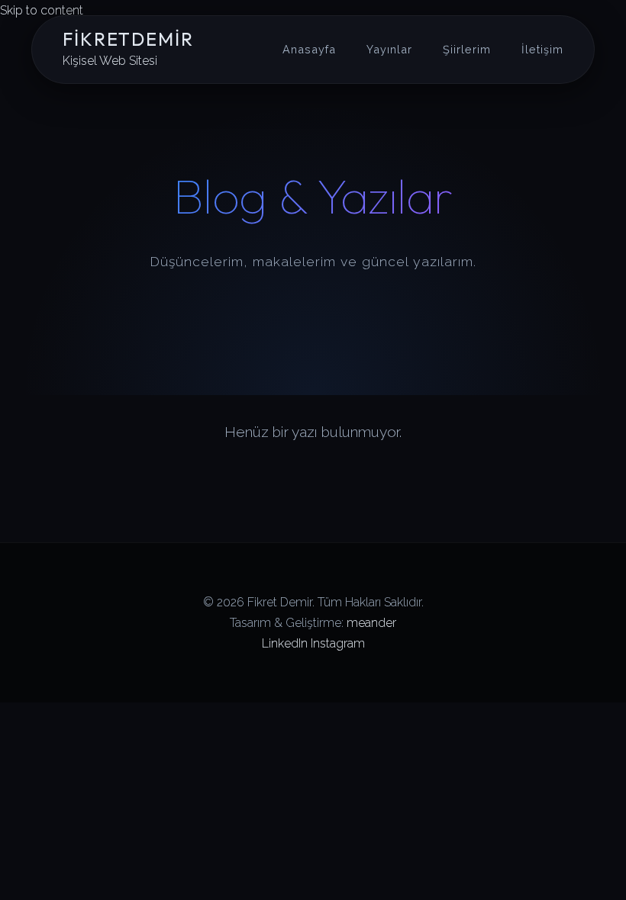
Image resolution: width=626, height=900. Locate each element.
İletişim (542, 49)
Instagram (338, 643)
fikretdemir (128, 38)
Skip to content (41, 10)
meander (371, 623)
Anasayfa (309, 49)
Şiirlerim (467, 49)
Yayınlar (389, 49)
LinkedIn (285, 643)
